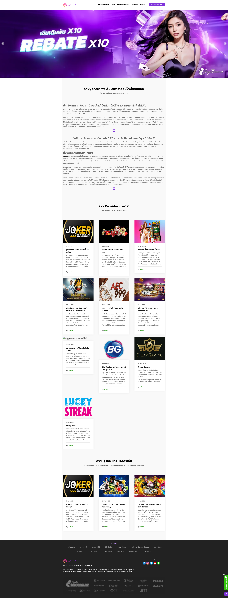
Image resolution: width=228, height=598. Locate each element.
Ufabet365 (133, 552)
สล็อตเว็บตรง (158, 547)
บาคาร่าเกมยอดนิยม (103, 4)
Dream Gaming (144, 367)
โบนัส (113, 4)
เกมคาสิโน (80, 552)
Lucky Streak (72, 425)
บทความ (142, 4)
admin (71, 272)
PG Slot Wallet (107, 552)
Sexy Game (122, 547)
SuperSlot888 (146, 552)
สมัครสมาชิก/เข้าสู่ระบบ (157, 4)
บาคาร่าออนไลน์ (70, 547)
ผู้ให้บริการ (135, 4)
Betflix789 (120, 552)
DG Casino (109, 547)
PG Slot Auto (92, 552)
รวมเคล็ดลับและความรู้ (123, 4)
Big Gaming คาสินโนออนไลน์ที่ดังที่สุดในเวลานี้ (114, 368)
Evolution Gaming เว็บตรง (140, 547)
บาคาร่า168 (83, 547)
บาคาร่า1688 (96, 547)
